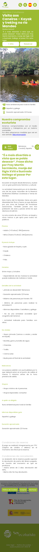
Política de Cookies (10, 490)
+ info (11, 44)
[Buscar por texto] (20, 5)
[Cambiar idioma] (30, 5)
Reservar (28, 44)
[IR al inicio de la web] (5, 5)
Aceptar (23, 490)
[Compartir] (25, 5)
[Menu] (35, 5)
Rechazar (32, 490)
